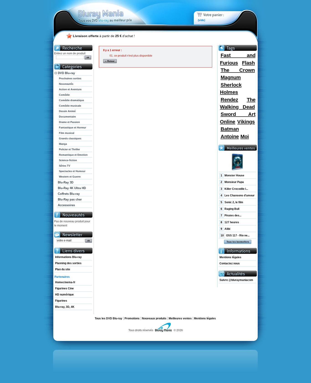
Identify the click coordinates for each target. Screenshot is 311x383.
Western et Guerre (70, 176)
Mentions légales (230, 257)
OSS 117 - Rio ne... (235, 235)
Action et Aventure (70, 89)
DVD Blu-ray (66, 73)
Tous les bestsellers (238, 241)
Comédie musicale (70, 105)
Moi (244, 136)
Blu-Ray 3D (65, 182)
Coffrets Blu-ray (69, 193)
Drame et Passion (69, 122)
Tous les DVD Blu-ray (108, 318)
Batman (230, 129)
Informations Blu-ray (68, 257)
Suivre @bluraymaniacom (236, 280)
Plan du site (62, 269)
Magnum (231, 77)
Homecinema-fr (65, 282)
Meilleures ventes (180, 318)
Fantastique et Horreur (72, 127)
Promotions (132, 318)
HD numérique (64, 294)
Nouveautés (66, 84)
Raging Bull (230, 208)
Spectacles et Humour (72, 171)
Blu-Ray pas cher (70, 199)
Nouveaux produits (154, 318)
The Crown (238, 70)
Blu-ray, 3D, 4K (64, 306)
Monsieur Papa (232, 182)
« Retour (110, 61)
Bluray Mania (113, 11)
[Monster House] (237, 162)
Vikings (246, 122)
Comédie (64, 94)
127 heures (230, 222)
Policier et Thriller (69, 149)
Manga (63, 144)
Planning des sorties (68, 263)
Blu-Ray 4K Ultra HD (72, 188)
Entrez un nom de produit (69, 53)
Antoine (230, 136)
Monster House (232, 175)
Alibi (225, 228)
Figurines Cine (64, 288)
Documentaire (67, 116)
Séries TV (64, 165)
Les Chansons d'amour (238, 195)
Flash (248, 63)
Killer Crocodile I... (234, 188)
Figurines (61, 300)
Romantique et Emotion (73, 154)
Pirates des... (231, 215)
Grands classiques (70, 138)
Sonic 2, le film (232, 202)
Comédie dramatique (71, 100)
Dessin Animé (67, 111)
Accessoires (66, 205)
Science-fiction (68, 160)
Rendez (229, 100)
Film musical (66, 133)
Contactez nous (229, 263)
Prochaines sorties (70, 78)
